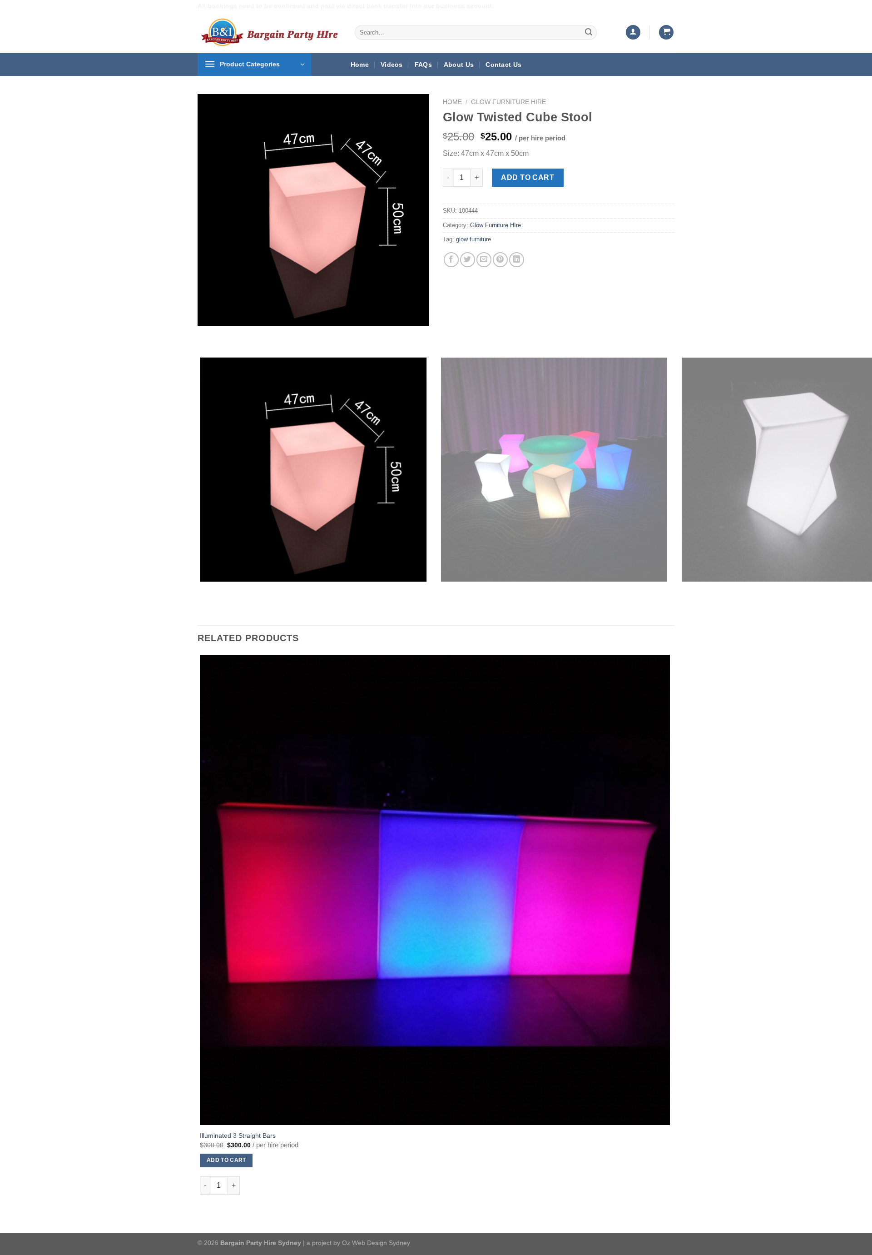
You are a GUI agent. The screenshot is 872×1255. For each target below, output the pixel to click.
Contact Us (503, 64)
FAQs (423, 64)
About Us (459, 64)
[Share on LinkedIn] (516, 259)
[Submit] (588, 32)
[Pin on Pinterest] (500, 259)
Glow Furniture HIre (508, 102)
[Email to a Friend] (483, 259)
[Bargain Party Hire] (269, 32)
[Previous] (206, 335)
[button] (633, 32)
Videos (392, 64)
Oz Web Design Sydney (376, 1242)
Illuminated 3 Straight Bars (238, 1135)
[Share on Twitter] (467, 259)
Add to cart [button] (226, 1160)
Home (360, 64)
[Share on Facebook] (451, 259)
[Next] (231, 335)
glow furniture (473, 239)
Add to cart (527, 177)
